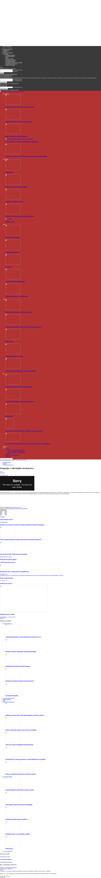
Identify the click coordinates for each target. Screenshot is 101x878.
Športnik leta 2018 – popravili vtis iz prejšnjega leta (14, 571)
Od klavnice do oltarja (11, 252)
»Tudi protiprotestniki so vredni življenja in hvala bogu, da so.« (23, 327)
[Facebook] (2, 501)
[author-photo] (3, 515)
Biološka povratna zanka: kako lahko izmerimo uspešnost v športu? (24, 715)
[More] (12, 500)
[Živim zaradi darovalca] (31, 575)
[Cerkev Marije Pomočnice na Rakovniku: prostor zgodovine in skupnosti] (7, 536)
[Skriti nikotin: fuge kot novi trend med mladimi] (12, 118)
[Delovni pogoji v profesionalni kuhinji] (12, 184)
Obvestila (7, 453)
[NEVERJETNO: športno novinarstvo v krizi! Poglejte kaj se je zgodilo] (12, 756)
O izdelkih (5, 51)
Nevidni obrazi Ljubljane (12, 237)
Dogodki (7, 448)
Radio (6, 57)
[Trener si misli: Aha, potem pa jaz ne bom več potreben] (12, 727)
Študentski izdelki (7, 460)
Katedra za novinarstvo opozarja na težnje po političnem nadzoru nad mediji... (22, 524)
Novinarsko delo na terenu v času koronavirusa (17, 508)
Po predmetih (6, 53)
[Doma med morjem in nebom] (6, 556)
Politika (4, 299)
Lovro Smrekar (3, 617)
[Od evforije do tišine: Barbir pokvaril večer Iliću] (12, 384)
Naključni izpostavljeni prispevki (7, 562)
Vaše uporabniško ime (17, 70)
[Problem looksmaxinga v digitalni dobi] (12, 293)
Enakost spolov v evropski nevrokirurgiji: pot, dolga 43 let (21, 141)
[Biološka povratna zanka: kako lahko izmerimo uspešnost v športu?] (12, 712)
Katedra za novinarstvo (8, 49)
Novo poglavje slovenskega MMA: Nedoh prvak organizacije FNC (24, 431)
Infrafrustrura (9, 172)
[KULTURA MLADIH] (12, 692)
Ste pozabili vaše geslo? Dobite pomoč (8, 74)
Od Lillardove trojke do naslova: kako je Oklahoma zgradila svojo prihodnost (27, 443)
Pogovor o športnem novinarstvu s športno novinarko (20, 774)
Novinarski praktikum (10, 55)
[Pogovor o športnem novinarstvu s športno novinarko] (12, 771)
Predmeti (5, 463)
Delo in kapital (5, 159)
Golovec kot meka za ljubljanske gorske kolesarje (19, 744)
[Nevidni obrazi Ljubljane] (12, 234)
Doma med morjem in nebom (8, 559)
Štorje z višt (8, 267)
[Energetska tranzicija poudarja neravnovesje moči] (12, 678)
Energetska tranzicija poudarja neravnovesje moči (19, 681)
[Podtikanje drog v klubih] (24, 611)
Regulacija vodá (10, 221)
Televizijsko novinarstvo (10, 60)
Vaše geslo (15, 71)
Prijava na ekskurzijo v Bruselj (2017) (16, 450)
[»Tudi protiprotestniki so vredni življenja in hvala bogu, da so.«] (12, 324)
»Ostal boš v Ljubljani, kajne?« (14, 201)
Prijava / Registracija (7, 46)
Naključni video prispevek (6, 583)
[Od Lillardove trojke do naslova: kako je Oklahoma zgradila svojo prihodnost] (12, 441)
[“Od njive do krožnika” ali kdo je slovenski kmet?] (12, 213)
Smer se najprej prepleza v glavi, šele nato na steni (19, 401)
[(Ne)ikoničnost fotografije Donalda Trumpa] (12, 663)
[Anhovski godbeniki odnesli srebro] (12, 279)
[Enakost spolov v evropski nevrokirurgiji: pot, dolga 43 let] (19, 139)
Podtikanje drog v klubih (7, 614)
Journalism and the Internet (8, 698)
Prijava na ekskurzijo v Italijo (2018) (16, 451)
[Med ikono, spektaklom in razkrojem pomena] (12, 309)
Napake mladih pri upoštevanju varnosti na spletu (19, 107)
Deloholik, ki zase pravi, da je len (13, 507)
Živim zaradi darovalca (6, 578)
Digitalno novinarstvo (10, 65)
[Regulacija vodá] (8, 219)
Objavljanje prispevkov (8, 52)
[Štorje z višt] (12, 264)
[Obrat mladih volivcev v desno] (12, 353)
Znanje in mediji (6, 93)
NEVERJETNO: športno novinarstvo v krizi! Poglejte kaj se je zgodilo (25, 759)
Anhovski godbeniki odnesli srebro (15, 281)
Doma (1, 460)
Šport (4, 373)
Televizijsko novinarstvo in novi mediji (13, 62)
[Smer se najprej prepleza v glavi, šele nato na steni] (12, 398)
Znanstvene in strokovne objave (12, 455)
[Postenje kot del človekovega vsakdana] (12, 816)
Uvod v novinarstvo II (7, 851)
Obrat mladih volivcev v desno (14, 356)
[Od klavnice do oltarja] (12, 249)
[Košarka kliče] (12, 413)
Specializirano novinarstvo (11, 63)
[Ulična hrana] (12, 845)
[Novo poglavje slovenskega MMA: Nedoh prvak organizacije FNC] (9, 428)
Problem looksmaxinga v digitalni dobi (16, 296)
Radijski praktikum (9, 58)
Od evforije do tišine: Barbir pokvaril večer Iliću (19, 387)
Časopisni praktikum (9, 56)
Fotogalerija (8, 456)
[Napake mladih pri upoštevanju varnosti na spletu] (12, 104)
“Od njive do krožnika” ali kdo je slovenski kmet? (19, 216)
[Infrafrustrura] (12, 169)
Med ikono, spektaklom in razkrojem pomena (18, 312)
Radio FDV (5, 446)
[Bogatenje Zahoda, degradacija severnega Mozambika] (12, 368)
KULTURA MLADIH (11, 695)
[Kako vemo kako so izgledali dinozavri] (12, 133)
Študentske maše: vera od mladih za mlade (17, 834)
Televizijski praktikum (10, 61)
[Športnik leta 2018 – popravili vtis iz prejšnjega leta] (3, 568)
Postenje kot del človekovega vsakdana (16, 819)
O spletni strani (6, 50)
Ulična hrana (9, 848)
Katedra (4, 447)
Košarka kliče (9, 416)
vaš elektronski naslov (17, 79)
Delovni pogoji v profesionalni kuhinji (16, 187)
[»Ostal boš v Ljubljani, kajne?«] (12, 198)
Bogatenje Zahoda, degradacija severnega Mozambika (20, 371)
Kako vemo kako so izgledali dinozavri (16, 136)
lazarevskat (2, 472)
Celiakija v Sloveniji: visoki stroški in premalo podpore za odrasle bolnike (26, 156)
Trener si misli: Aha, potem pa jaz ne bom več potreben (20, 730)
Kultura (4, 224)
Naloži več (2, 618)
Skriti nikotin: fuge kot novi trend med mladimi (18, 121)
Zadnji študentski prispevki (6, 519)
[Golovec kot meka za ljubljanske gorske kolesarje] (12, 741)
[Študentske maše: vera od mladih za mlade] (12, 831)
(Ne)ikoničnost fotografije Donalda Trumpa (17, 666)
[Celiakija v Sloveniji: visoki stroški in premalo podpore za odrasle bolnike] (12, 153)
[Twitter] (7, 501)
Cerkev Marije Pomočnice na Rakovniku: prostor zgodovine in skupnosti (20, 539)
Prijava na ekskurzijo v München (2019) (17, 452)
